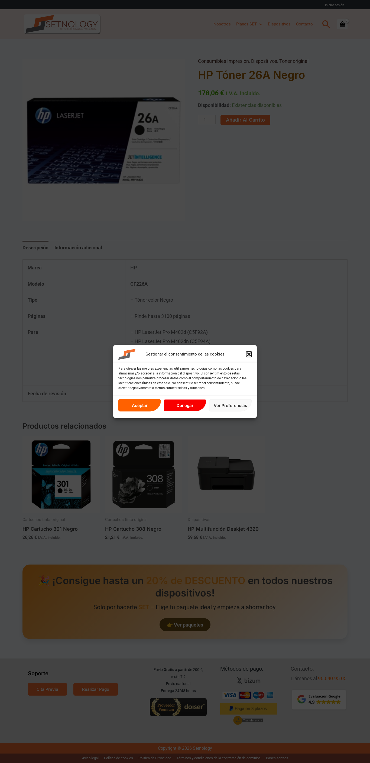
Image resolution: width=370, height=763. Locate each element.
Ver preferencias (230, 405)
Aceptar (140, 405)
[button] (249, 354)
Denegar (185, 405)
